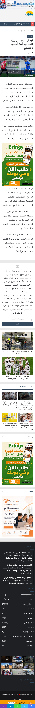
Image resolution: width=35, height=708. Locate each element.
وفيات (29, 646)
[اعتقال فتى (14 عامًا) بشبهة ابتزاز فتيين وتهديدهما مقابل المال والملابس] (17, 672)
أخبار (30, 600)
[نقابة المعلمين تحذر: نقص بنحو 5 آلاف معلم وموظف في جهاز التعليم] (6, 672)
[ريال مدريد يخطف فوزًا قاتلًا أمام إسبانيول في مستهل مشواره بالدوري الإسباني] (9, 396)
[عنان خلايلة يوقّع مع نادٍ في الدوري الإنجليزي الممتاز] (9, 417)
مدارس (29, 641)
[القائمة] (2, 19)
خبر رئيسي (28, 623)
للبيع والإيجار (27, 632)
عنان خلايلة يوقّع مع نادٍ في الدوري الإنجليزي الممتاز (10, 425)
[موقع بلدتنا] (29, 13)
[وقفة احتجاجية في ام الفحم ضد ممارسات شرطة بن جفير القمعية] (28, 672)
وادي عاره (27, 604)
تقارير (30, 618)
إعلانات (29, 609)
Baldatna (16, 694)
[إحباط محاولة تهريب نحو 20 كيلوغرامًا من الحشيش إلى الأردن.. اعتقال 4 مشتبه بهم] (28, 665)
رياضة (20, 31)
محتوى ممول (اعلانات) (22, 637)
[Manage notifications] (30, 703)
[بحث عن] (33, 19)
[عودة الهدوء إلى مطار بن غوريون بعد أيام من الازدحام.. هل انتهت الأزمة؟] (17, 665)
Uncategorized (26, 595)
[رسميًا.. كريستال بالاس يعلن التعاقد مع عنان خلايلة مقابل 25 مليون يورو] (25, 417)
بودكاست (28, 614)
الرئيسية (27, 31)
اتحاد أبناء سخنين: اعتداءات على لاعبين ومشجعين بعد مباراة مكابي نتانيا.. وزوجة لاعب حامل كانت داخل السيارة (25, 406)
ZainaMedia (5, 694)
